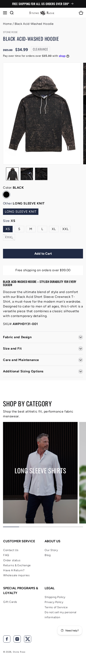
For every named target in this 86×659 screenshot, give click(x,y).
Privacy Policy (54, 602)
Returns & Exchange (17, 565)
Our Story (51, 550)
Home (7, 24)
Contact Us (11, 550)
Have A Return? (13, 570)
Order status (11, 560)
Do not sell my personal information (60, 615)
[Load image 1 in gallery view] (12, 173)
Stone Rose (19, 652)
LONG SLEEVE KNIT (21, 211)
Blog (48, 555)
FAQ (6, 555)
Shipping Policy (55, 597)
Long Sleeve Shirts (40, 471)
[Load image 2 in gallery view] (26, 173)
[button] (5, 12)
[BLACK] (6, 194)
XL (54, 229)
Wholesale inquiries (16, 575)
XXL (65, 229)
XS (8, 229)
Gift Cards (10, 602)
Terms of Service (56, 607)
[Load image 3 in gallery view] (41, 173)
